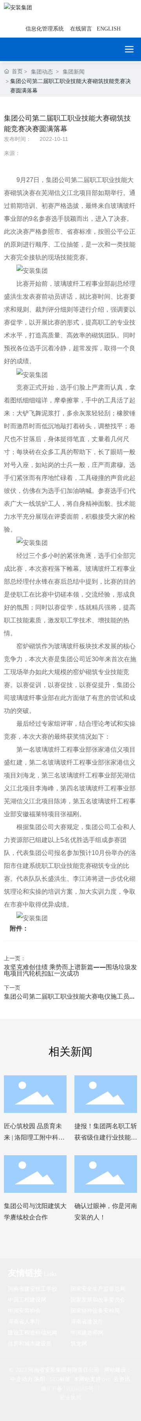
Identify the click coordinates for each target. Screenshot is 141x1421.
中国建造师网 (86, 1332)
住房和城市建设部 (30, 1343)
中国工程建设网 (27, 1299)
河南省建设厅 (86, 1321)
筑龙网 (78, 1343)
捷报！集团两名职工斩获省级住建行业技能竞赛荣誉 (105, 1137)
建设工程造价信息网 (32, 1332)
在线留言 (81, 29)
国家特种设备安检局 (95, 1310)
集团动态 (42, 71)
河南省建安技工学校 (32, 1288)
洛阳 (39, 1379)
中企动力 (22, 1379)
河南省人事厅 (24, 1321)
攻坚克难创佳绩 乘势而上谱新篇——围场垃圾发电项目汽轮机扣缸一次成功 (70, 970)
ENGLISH (109, 29)
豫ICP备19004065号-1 (70, 1388)
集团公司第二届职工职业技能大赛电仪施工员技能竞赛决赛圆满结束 (70, 999)
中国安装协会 (24, 1310)
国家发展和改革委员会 (97, 1299)
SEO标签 (60, 1379)
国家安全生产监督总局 (97, 1288)
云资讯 (122, 1379)
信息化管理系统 (44, 29)
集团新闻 (74, 71)
